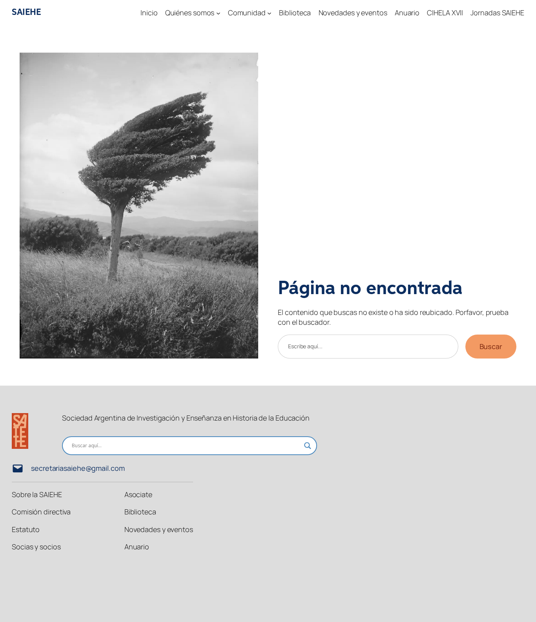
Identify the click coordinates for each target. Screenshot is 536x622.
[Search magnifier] (307, 445)
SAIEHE (26, 12)
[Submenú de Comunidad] (269, 13)
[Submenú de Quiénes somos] (218, 13)
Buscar (490, 346)
